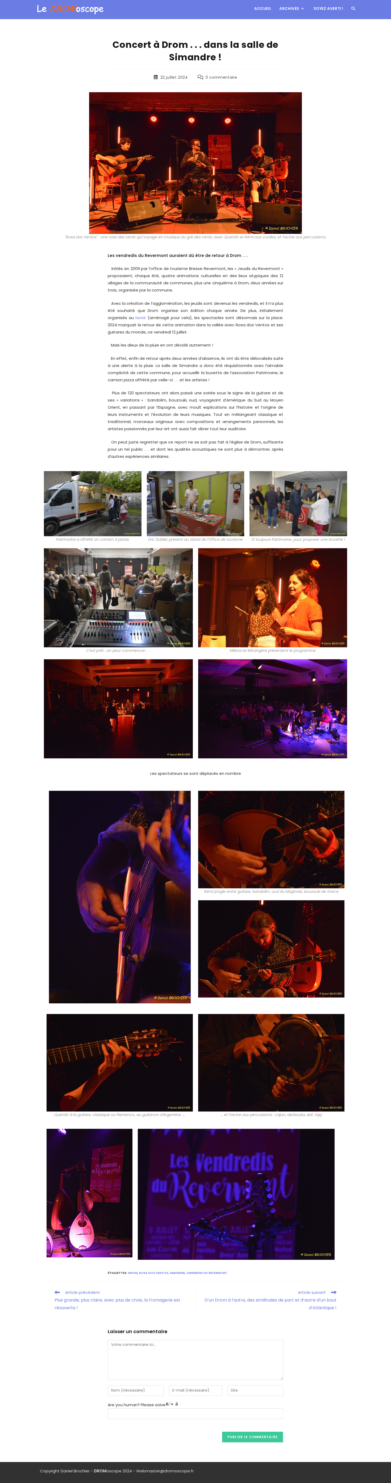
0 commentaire (221, 77)
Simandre (177, 1273)
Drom (132, 1273)
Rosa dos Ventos (153, 1273)
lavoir (141, 317)
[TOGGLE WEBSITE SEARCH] (353, 8)
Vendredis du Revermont (206, 1273)
